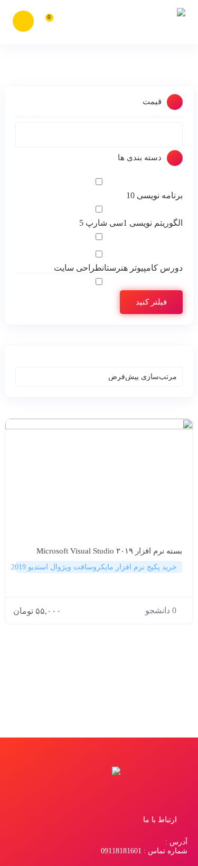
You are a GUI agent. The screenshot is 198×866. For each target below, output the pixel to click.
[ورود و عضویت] (23, 21)
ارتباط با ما (160, 820)
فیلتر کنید (151, 302)
